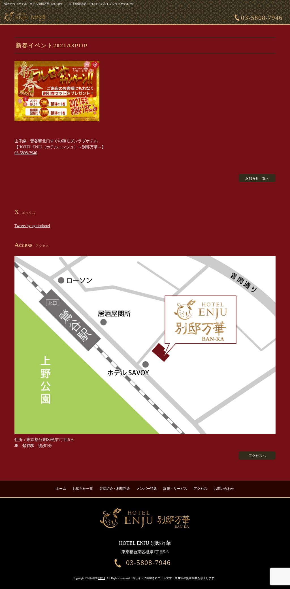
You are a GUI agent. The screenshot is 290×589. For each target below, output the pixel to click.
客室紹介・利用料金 (114, 488)
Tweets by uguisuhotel (32, 226)
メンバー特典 (147, 488)
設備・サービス (175, 488)
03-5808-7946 (262, 17)
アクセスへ (257, 456)
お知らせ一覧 (82, 488)
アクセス (200, 488)
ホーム (61, 488)
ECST (101, 578)
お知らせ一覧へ (257, 178)
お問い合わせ (224, 488)
